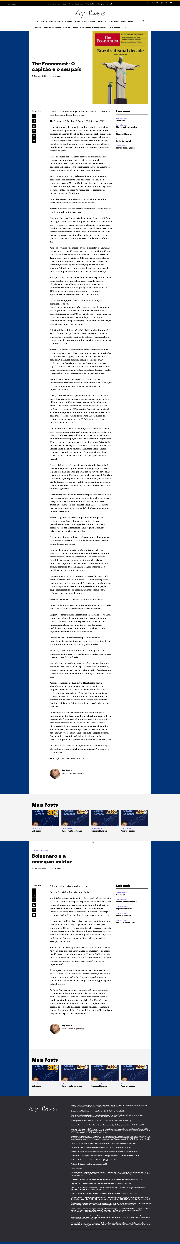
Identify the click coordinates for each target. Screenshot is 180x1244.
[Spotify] (162, 3)
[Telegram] (34, 140)
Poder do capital (123, 141)
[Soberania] (45, 818)
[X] (166, 3)
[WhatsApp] (34, 126)
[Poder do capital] (134, 818)
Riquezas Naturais (124, 134)
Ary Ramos (57, 76)
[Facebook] (143, 3)
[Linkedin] (152, 3)
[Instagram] (147, 3)
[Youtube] (171, 3)
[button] (143, 21)
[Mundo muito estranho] (75, 818)
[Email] (34, 136)
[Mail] (157, 3)
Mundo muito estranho (126, 127)
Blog (33, 58)
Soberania (120, 120)
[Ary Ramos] (55, 774)
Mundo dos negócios (125, 148)
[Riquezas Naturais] (105, 818)
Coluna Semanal (121, 118)
